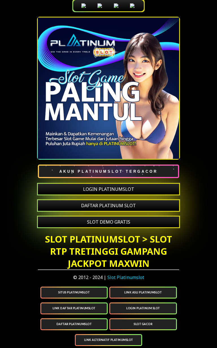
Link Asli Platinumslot (143, 292)
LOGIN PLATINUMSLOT (108, 189)
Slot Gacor (143, 324)
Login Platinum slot (143, 308)
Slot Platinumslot (125, 277)
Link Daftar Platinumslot (74, 308)
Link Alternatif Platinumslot (108, 340)
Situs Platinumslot (74, 292)
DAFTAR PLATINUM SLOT (108, 205)
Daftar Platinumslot (74, 324)
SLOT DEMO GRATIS (108, 222)
